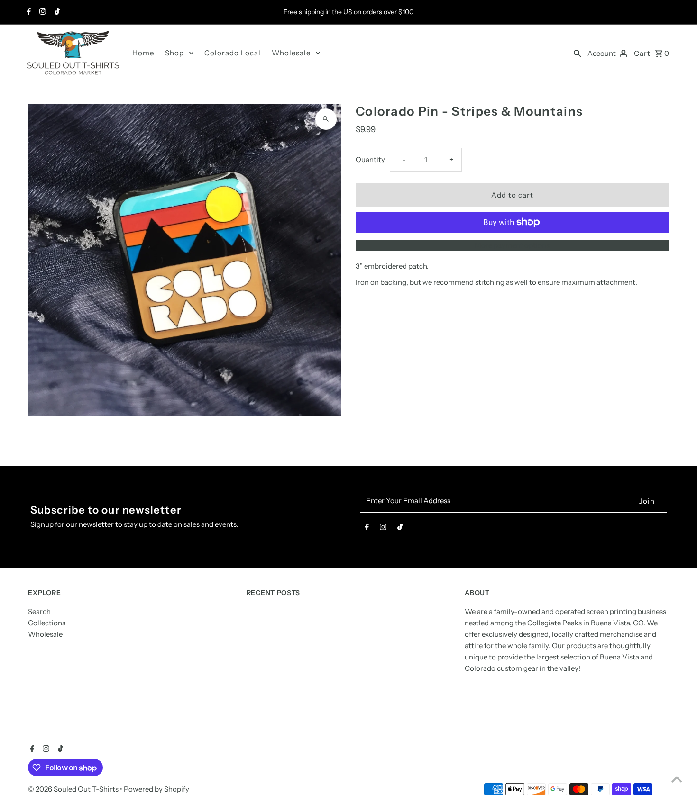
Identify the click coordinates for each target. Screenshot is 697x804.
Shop (174, 52)
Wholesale (291, 52)
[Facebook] (28, 12)
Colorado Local (232, 52)
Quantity (370, 159)
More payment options (512, 245)
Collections (46, 623)
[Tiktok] (56, 12)
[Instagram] (41, 12)
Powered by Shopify (156, 789)
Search (39, 611)
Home (143, 52)
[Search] (577, 53)
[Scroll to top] (677, 779)
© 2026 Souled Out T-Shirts (74, 789)
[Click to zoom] (326, 119)
